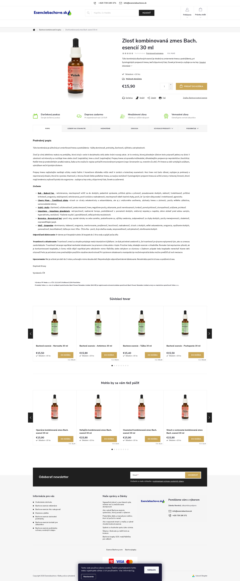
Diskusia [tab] (134, 128)
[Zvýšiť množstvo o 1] (171, 84)
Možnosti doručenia (134, 79)
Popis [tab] (47, 128)
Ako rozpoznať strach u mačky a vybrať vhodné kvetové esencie (118, 523)
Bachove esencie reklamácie (46, 506)
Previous (30, 334)
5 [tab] (121, 365)
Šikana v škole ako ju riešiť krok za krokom (116, 532)
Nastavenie (88, 576)
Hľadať (146, 12)
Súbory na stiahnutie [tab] (77, 128)
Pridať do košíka (193, 86)
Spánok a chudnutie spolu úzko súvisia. (118, 527)
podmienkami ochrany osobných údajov (168, 481)
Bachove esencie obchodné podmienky (45, 517)
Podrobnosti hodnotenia (154, 53)
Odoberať (193, 475)
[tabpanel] (54, 333)
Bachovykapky (130, 550)
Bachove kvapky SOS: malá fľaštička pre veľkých (117, 538)
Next (209, 334)
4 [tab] (119, 365)
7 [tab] (125, 365)
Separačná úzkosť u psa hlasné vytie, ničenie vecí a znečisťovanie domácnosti (117, 504)
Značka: (195, 98)
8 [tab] (127, 365)
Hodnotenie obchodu (43, 502)
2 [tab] (114, 365)
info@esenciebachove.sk (182, 511)
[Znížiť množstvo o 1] (171, 88)
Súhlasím (151, 570)
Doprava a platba (41, 513)
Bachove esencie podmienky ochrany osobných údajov (46, 529)
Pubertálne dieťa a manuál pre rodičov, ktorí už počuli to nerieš (117, 517)
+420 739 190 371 (179, 515)
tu (133, 570)
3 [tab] (116, 365)
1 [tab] (112, 365)
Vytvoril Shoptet (201, 576)
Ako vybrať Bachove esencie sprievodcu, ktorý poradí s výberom (116, 511)
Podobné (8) (191, 128)
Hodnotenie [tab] (105, 128)
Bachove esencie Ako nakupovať (47, 509)
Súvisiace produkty (162, 128)
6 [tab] (123, 365)
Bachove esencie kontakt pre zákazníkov (46, 523)
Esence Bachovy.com (114, 550)
